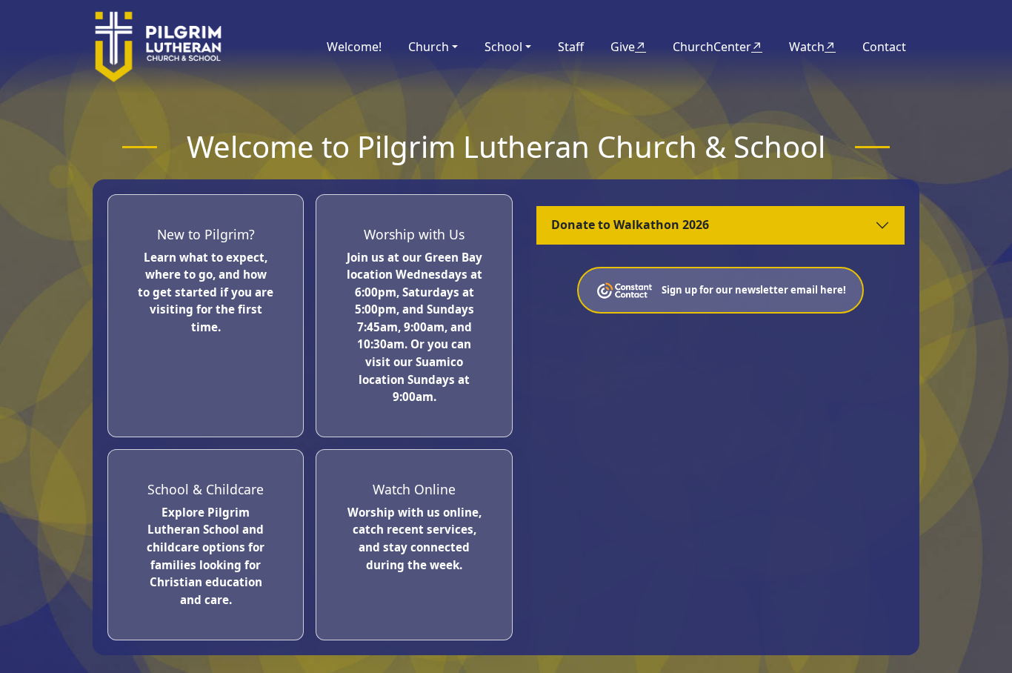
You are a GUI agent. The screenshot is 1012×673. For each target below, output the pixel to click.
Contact (884, 47)
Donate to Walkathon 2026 (630, 224)
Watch (812, 47)
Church (428, 47)
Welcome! (354, 47)
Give (628, 47)
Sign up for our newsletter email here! (754, 289)
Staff (571, 47)
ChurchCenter (717, 47)
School (503, 47)
